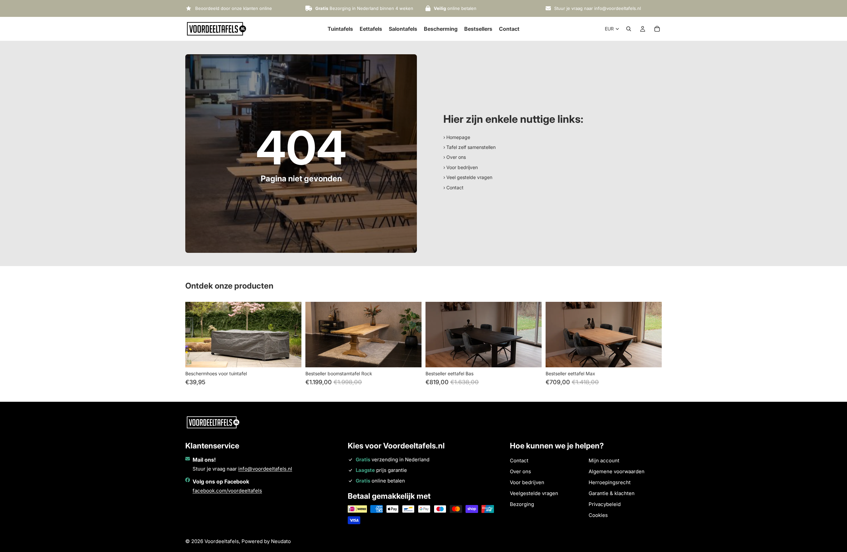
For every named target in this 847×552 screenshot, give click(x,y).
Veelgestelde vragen (534, 493)
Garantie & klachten (612, 493)
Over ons (520, 471)
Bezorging (522, 504)
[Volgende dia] (291, 334)
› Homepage (456, 137)
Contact (519, 460)
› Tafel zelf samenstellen (469, 147)
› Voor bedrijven (460, 167)
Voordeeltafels (221, 541)
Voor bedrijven (527, 482)
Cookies (598, 515)
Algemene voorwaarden (617, 471)
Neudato (281, 541)
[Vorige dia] (195, 334)
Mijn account (604, 460)
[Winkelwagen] (657, 29)
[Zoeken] (628, 29)
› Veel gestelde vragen (467, 177)
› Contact (453, 187)
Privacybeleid (605, 504)
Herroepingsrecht (610, 482)
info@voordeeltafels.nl (265, 469)
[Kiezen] (291, 357)
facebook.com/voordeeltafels (227, 490)
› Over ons (454, 157)
